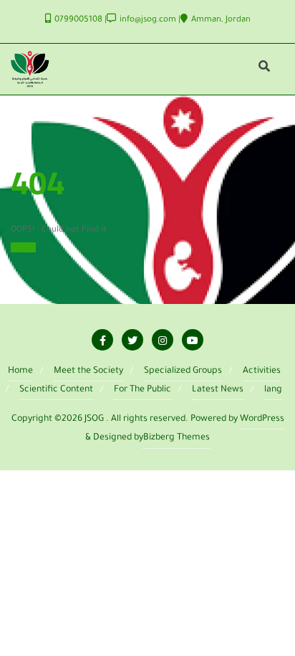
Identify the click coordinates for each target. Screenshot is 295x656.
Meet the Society (88, 371)
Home (23, 247)
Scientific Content (56, 390)
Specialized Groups (183, 371)
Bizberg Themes (176, 438)
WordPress (262, 419)
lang (273, 390)
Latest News (217, 390)
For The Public (142, 390)
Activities (262, 371)
